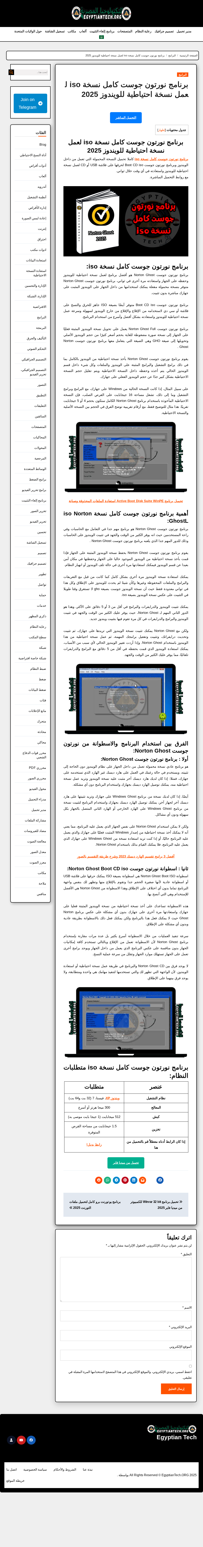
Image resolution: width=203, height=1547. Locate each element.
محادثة (41, 732)
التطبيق (41, 395)
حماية (42, 595)
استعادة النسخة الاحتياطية (36, 273)
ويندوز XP (113, 1098)
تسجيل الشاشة (55, 31)
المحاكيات (39, 437)
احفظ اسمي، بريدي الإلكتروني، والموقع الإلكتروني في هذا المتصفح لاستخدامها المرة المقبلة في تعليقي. (130, 1374)
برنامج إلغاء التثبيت (102, 31)
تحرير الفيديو (38, 521)
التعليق (186, 1254)
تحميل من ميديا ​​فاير (126, 1162)
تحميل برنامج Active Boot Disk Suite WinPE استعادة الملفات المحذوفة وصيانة (126, 501)
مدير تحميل (184, 31)
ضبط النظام (38, 668)
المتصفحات (124, 31)
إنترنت (42, 228)
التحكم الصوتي (36, 348)
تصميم (42, 553)
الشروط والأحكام (65, 1469)
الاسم (187, 1307)
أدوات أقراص (37, 165)
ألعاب (82, 31)
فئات (43, 700)
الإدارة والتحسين (35, 285)
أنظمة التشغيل (36, 197)
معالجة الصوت (36, 841)
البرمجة (41, 327)
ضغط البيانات (37, 689)
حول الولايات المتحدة (28, 31)
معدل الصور (38, 852)
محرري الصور (37, 778)
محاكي (41, 742)
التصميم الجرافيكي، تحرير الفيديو (33, 372)
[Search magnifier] (11, 72)
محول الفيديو (37, 788)
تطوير (42, 574)
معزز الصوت (38, 862)
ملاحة (42, 883)
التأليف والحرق (36, 338)
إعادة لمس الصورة (34, 218)
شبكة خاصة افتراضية (32, 658)
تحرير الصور (38, 511)
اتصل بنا (11, 1469)
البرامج (183, 74)
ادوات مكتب (38, 249)
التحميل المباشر (126, 117)
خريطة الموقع (15, 1480)
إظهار (161, 130)
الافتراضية (39, 306)
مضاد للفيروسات (35, 831)
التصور (41, 384)
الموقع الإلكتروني (180, 1346)
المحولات (40, 448)
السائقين (40, 416)
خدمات (41, 605)
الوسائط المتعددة (35, 469)
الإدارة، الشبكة (36, 296)
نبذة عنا (88, 1469)
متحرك (41, 721)
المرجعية (40, 458)
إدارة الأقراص (37, 207)
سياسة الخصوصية (35, 1469)
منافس (41, 894)
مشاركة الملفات (35, 820)
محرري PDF (37, 767)
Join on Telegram (27, 103)
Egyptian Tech (177, 1437)
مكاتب (72, 31)
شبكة (42, 647)
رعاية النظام (143, 31)
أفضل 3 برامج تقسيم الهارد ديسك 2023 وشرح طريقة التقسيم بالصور (125, 856)
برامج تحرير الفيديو (34, 490)
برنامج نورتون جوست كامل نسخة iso (161, 159)
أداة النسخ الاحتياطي (33, 155)
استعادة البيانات (36, 260)
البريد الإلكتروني (180, 1327)
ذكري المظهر (37, 616)
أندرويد (41, 186)
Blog (42, 144)
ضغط (42, 679)
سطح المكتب (37, 637)
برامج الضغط (37, 479)
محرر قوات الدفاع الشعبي (34, 755)
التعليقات (40, 405)
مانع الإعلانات (37, 710)
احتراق (41, 239)
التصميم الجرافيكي (34, 359)
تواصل (42, 584)
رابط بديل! (94, 1145)
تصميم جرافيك (164, 31)
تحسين (41, 532)
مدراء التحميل (37, 799)
